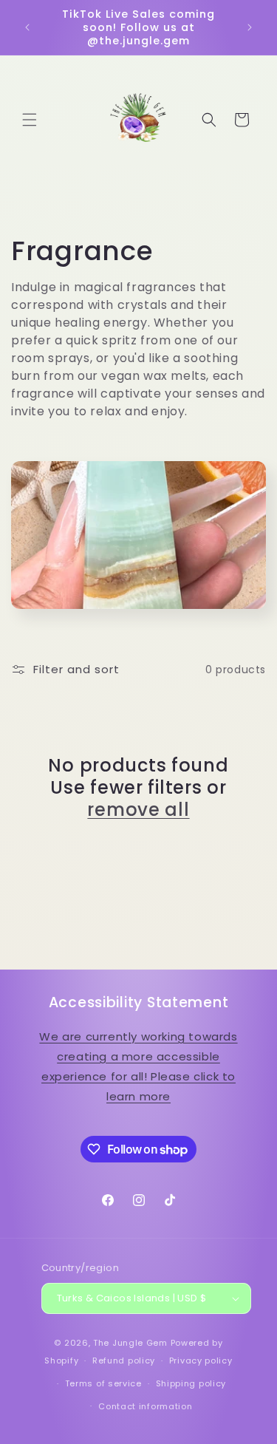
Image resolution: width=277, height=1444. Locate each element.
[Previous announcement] (27, 27)
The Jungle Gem (130, 1343)
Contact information (145, 1406)
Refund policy (123, 1360)
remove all (138, 810)
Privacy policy (201, 1360)
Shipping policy (191, 1383)
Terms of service (103, 1383)
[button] (29, 119)
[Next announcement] (249, 27)
